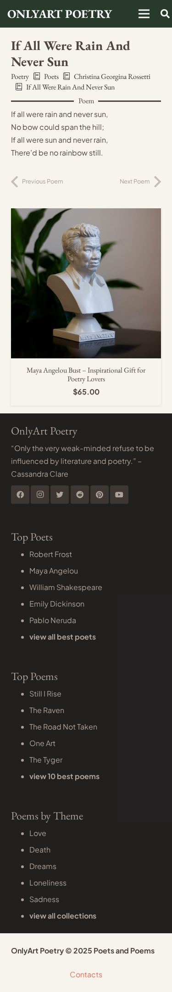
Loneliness (48, 882)
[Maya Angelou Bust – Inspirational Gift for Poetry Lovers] (86, 214)
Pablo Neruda (52, 620)
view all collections (62, 915)
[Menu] (144, 13)
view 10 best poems (64, 776)
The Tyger (45, 759)
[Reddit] (80, 494)
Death (39, 849)
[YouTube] (119, 494)
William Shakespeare (65, 587)
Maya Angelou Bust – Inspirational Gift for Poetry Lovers (86, 374)
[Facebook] (20, 494)
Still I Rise (45, 693)
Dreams (42, 866)
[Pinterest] (99, 494)
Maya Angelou (53, 570)
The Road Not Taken (63, 726)
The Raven (46, 710)
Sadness (44, 899)
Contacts (86, 974)
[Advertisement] (86, 96)
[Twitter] (59, 494)
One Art (42, 743)
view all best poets (62, 636)
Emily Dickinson (56, 603)
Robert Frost (50, 554)
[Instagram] (40, 494)
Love (37, 833)
